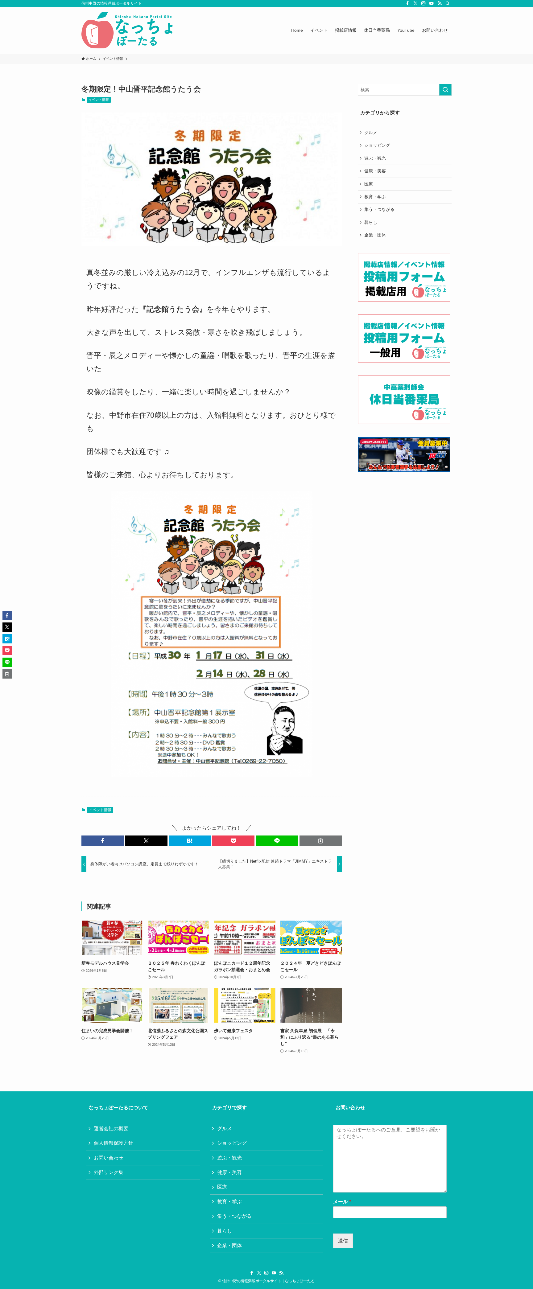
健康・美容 (375, 170)
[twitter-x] (415, 3)
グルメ (370, 132)
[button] (102, 840)
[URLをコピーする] (321, 840)
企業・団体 (375, 234)
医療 (368, 183)
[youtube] (432, 3)
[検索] (448, 3)
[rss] (440, 3)
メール (342, 1201)
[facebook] (407, 3)
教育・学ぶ (375, 196)
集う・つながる (379, 209)
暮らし (370, 222)
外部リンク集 (108, 1172)
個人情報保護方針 (113, 1143)
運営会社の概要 (111, 1128)
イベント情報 (99, 99)
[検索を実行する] (445, 90)
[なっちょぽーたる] (128, 30)
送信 (343, 1240)
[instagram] (423, 3)
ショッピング (377, 145)
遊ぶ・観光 (375, 158)
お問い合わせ (108, 1157)
